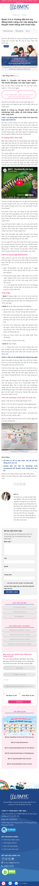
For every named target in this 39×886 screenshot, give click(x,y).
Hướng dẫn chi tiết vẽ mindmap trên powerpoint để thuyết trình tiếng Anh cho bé (20, 468)
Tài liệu (24, 15)
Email (6, 566)
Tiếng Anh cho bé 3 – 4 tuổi (19, 630)
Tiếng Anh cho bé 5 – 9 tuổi (19, 635)
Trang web (8, 574)
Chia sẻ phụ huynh (19, 612)
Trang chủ (16, 15)
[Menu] (3, 6)
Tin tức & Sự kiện (20, 607)
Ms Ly (28, 31)
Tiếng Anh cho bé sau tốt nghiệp (20, 644)
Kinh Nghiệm (19, 616)
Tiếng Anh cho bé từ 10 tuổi (20, 639)
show (16, 75)
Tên (5, 558)
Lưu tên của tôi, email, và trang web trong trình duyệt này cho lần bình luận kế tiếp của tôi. (19, 585)
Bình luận (8, 541)
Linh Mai (23, 204)
